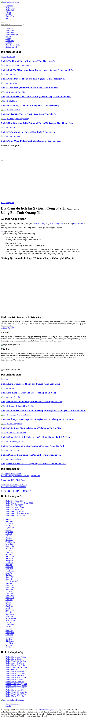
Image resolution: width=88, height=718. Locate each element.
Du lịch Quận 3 (11, 669)
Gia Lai (8, 602)
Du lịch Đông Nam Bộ (15, 515)
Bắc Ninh (9, 554)
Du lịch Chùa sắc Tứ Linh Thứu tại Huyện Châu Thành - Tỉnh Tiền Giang (36, 437)
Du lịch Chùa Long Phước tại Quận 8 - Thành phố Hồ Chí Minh (31, 428)
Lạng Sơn (9, 544)
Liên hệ (8, 14)
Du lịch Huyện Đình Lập (15, 696)
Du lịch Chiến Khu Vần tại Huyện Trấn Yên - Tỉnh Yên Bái (29, 114)
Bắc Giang (9, 548)
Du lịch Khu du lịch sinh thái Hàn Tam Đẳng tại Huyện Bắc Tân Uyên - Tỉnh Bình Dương (43, 410)
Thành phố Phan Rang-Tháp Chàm (27, 476)
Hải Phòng (9, 558)
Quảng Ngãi (10, 587)
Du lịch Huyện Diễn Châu (15, 665)
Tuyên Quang (10, 528)
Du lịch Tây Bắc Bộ (14, 505)
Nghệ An (9, 573)
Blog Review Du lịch (13, 45)
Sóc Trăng (9, 643)
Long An (9, 622)
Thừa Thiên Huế (12, 581)
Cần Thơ (9, 639)
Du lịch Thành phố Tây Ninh (16, 667)
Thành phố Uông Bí (40, 224)
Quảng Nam (10, 585)
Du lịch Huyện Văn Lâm (15, 671)
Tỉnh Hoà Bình (6, 487)
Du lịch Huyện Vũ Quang (15, 680)
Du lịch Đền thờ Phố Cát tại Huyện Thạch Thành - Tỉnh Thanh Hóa (33, 463)
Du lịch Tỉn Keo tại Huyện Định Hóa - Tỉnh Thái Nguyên (28, 61)
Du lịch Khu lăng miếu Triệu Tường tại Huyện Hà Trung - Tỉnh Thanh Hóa (37, 123)
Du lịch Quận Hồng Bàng (15, 663)
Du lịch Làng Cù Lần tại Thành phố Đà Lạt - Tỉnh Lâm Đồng (30, 384)
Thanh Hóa (10, 571)
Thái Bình (9, 563)
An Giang (9, 635)
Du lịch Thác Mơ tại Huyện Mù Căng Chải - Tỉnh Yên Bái (28, 132)
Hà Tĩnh (9, 575)
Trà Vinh (9, 629)
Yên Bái (9, 538)
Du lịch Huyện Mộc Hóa (15, 675)
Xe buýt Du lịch (11, 47)
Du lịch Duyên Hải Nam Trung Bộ (20, 503)
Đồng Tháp (10, 633)
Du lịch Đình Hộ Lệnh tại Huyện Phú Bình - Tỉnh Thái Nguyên (31, 455)
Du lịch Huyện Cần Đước (15, 682)
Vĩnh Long (10, 631)
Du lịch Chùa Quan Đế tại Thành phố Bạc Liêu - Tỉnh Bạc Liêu (31, 141)
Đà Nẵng (9, 583)
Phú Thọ (9, 550)
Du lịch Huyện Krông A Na (16, 677)
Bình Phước (10, 610)
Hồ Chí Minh (10, 620)
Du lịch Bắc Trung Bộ (15, 501)
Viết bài (8, 12)
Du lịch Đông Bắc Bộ (15, 511)
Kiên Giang (10, 637)
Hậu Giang (10, 641)
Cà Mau (8, 647)
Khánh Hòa (10, 594)
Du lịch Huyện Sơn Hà (14, 659)
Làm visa (9, 43)
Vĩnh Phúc (9, 552)
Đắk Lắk (9, 604)
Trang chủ (9, 6)
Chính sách (10, 16)
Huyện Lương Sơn (19, 487)
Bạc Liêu (9, 645)
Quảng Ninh (10, 546)
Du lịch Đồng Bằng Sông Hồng (18, 513)
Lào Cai (8, 530)
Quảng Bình (10, 577)
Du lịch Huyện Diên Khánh (16, 657)
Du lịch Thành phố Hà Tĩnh (16, 694)
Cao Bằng (9, 523)
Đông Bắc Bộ (78, 224)
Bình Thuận (10, 598)
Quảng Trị (9, 579)
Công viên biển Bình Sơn (13, 480)
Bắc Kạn (9, 525)
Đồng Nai (9, 616)
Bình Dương (10, 614)
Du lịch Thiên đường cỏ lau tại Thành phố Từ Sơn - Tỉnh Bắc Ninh (32, 446)
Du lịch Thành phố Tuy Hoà (16, 661)
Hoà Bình (9, 540)
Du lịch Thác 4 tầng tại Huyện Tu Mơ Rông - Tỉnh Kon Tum (29, 87)
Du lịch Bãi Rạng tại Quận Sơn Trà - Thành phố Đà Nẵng (28, 393)
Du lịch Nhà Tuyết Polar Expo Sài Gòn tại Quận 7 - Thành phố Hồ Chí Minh (37, 419)
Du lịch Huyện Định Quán (15, 673)
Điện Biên (9, 532)
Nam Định (9, 567)
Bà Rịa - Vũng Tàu (12, 618)
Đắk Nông (9, 606)
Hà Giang (9, 521)
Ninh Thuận (10, 596)
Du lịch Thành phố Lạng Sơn (16, 684)
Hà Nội (8, 519)
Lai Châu (9, 534)
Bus (7, 18)
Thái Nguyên (10, 542)
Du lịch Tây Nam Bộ (15, 507)
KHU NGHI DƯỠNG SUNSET (16, 491)
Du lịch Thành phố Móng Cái (16, 692)
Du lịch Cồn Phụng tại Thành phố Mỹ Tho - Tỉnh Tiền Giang (30, 105)
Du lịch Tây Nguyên (14, 509)
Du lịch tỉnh (10, 10)
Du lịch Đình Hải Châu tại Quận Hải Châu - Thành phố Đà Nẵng (32, 401)
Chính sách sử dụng (13, 704)
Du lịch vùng (10, 8)
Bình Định (9, 589)
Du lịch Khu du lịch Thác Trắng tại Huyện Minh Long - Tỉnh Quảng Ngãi (36, 96)
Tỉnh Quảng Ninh (7, 203)
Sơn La (8, 536)
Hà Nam (9, 565)
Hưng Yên (9, 561)
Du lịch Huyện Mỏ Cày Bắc (16, 688)
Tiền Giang (10, 624)
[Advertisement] (44, 178)
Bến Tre (8, 627)
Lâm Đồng (9, 608)
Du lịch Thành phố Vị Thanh (16, 686)
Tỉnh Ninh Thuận (7, 476)
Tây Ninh (9, 612)
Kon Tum (9, 600)
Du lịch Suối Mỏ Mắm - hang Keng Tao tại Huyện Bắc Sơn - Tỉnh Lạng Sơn (37, 70)
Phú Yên (9, 591)
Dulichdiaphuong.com (46, 710)
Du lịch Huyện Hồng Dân (15, 690)
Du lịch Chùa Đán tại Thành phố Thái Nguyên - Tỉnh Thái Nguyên (33, 79)
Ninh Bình (9, 569)
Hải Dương (10, 556)
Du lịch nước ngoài (12, 35)
